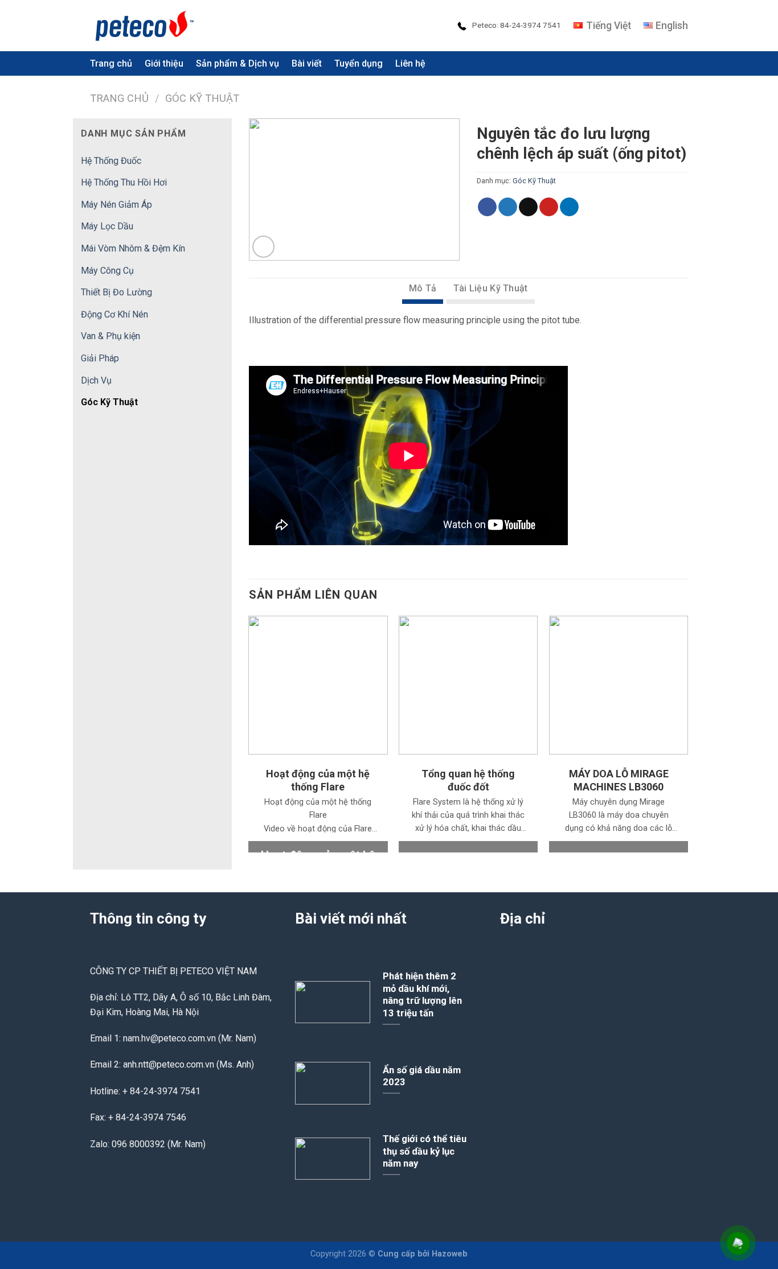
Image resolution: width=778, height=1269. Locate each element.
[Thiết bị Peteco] (147, 25)
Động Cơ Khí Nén (114, 314)
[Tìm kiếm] (682, 63)
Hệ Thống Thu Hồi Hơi (124, 182)
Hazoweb (450, 1254)
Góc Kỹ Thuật (202, 98)
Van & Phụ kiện (110, 336)
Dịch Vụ (96, 380)
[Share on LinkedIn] (569, 207)
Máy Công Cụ (107, 270)
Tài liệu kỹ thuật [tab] (490, 288)
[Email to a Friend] (528, 207)
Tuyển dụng (358, 63)
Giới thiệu (164, 63)
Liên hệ (410, 63)
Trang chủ (119, 98)
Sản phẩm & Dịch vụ (237, 63)
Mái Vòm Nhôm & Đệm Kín (133, 248)
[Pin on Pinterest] (548, 207)
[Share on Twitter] (507, 207)
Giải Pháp (100, 358)
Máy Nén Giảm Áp (116, 204)
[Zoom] (263, 247)
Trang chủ (111, 63)
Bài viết (307, 63)
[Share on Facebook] (487, 207)
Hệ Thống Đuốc (111, 160)
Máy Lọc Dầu (107, 226)
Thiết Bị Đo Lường (116, 292)
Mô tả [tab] (423, 288)
